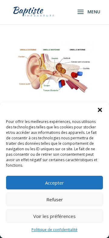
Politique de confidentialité (54, 229)
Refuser (54, 199)
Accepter (54, 183)
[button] (100, 110)
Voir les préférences (54, 216)
